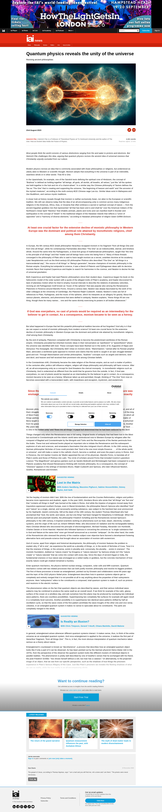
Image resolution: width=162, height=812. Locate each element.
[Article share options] (129, 130)
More (70, 30)
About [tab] (109, 393)
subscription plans (75, 690)
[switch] (70, 416)
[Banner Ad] (81, 14)
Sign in (30, 758)
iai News (25, 30)
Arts (58, 45)
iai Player (14, 30)
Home (29, 45)
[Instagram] (21, 806)
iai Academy (46, 30)
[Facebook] (18, 806)
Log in (88, 705)
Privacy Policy (46, 798)
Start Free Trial (81, 697)
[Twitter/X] (25, 806)
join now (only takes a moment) (60, 758)
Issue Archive (66, 45)
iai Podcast (60, 30)
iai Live (35, 30)
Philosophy (37, 45)
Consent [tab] (53, 393)
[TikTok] (29, 806)
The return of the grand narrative (45, 741)
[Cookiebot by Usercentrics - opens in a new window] (113, 386)
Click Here (100, 800)
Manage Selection (81, 424)
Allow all (108, 424)
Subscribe (146, 30)
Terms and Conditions (68, 798)
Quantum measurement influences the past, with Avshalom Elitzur (77, 743)
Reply (31, 779)
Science (45, 45)
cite (134, 130)
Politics (52, 45)
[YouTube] (32, 806)
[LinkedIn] (14, 806)
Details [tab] (81, 393)
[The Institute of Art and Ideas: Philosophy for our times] (3, 30)
